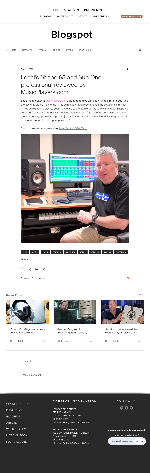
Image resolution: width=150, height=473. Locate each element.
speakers (70, 251)
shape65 (95, 251)
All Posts (11, 49)
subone (107, 251)
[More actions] (127, 69)
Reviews (27, 49)
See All (140, 294)
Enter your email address (126, 435)
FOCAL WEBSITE (16, 441)
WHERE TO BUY (16, 429)
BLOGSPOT (13, 416)
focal (25, 251)
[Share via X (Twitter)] (29, 269)
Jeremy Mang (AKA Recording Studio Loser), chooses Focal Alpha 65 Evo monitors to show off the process (74, 330)
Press (69, 49)
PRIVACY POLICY (16, 410)
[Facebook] (126, 408)
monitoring (121, 251)
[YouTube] (131, 408)
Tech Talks (85, 49)
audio (35, 251)
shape (83, 251)
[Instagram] (121, 408)
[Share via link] (43, 269)
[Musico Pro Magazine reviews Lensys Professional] (27, 312)
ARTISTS (11, 422)
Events (42, 49)
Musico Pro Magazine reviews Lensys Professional (27, 330)
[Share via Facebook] (22, 269)
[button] (140, 50)
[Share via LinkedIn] (36, 269)
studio (45, 251)
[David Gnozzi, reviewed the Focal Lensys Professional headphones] (122, 312)
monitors (57, 251)
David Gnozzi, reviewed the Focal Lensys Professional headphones (121, 330)
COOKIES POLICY (16, 404)
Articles (56, 49)
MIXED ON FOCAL (16, 435)
